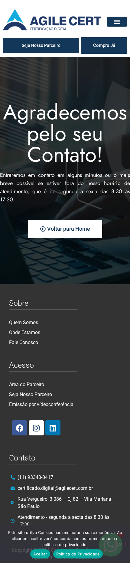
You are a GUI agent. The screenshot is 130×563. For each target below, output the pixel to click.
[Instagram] (36, 427)
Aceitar (40, 554)
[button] (117, 22)
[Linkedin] (52, 427)
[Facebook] (19, 427)
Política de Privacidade (78, 554)
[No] (120, 543)
